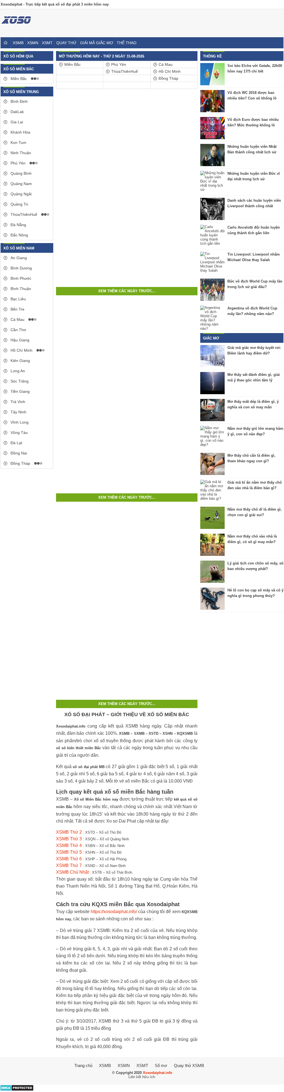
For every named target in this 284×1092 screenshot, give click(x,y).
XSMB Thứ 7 (69, 865)
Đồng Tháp (19, 463)
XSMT (47, 43)
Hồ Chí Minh (20, 350)
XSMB (18, 43)
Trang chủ (83, 1065)
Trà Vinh (17, 401)
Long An (17, 371)
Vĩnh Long (19, 422)
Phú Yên (17, 163)
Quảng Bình (20, 173)
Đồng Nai (18, 453)
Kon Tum (17, 142)
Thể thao (126, 43)
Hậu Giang (19, 340)
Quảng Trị (18, 204)
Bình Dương (20, 268)
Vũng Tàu (18, 432)
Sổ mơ (161, 1065)
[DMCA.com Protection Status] (17, 1090)
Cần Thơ (17, 330)
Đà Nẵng (17, 225)
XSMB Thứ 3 (69, 838)
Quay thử (66, 43)
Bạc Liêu (17, 299)
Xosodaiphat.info (157, 1073)
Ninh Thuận (20, 153)
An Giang (18, 258)
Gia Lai (16, 122)
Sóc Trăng (19, 381)
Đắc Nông (18, 235)
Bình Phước (20, 278)
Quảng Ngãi (20, 194)
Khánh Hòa (19, 132)
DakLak (16, 111)
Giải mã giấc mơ (96, 43)
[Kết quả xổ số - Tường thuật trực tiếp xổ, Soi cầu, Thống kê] (16, 27)
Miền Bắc (18, 78)
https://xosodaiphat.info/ (114, 911)
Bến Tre (16, 309)
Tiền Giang (19, 391)
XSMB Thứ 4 (69, 845)
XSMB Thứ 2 (69, 832)
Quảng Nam (20, 183)
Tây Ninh (17, 412)
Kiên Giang (19, 360)
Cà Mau (16, 319)
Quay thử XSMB (189, 1065)
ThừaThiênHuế (23, 214)
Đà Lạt (15, 443)
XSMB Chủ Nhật (72, 872)
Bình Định (18, 101)
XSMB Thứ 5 (69, 852)
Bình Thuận (20, 288)
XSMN (32, 43)
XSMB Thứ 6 (69, 858)
